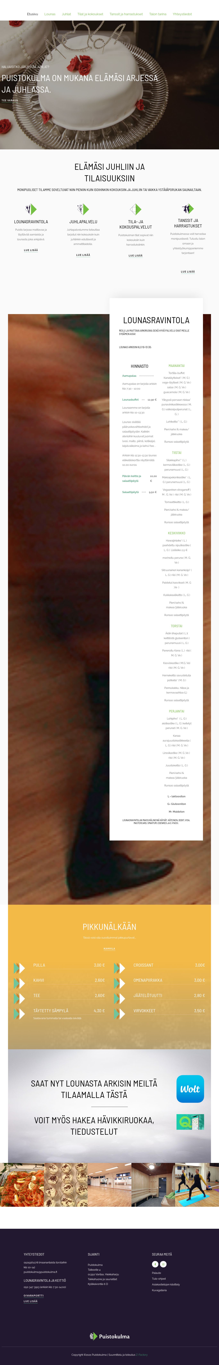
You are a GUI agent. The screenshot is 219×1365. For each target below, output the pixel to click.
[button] (109, 949)
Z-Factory (142, 1354)
